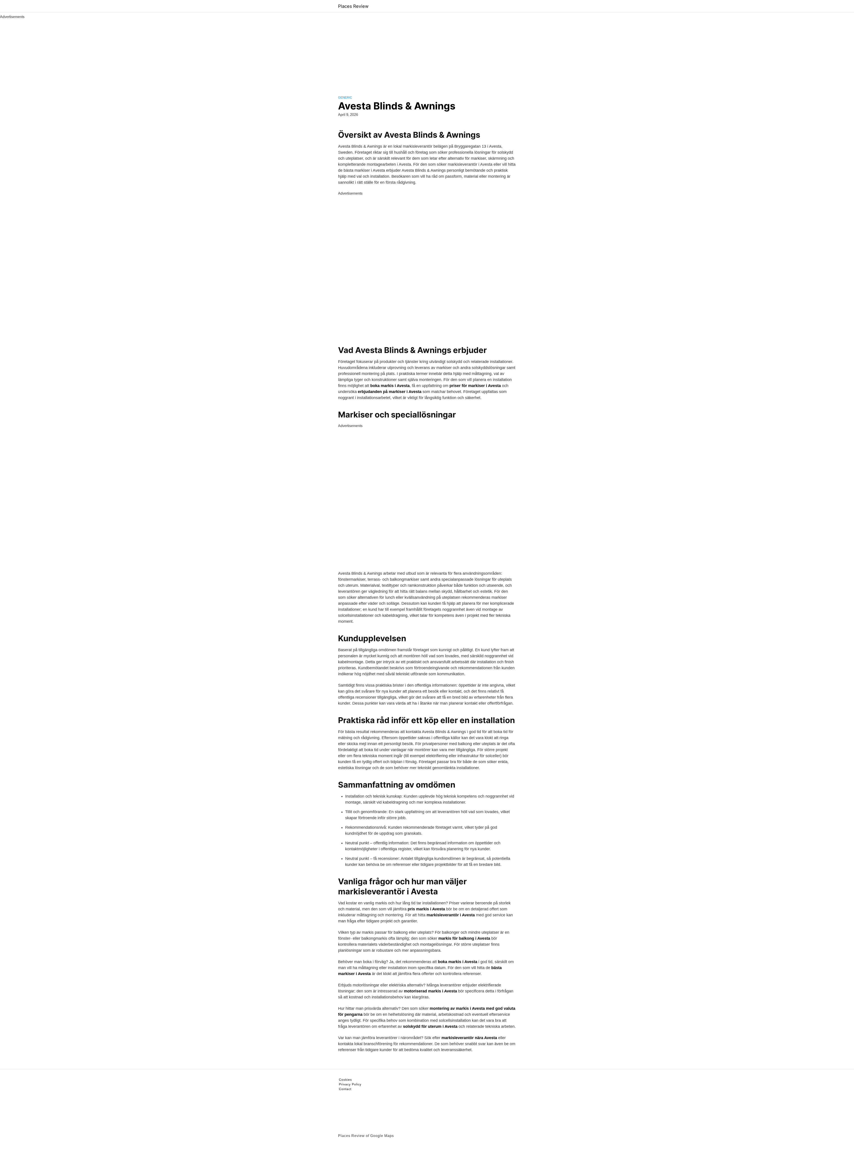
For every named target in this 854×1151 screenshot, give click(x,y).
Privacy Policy (350, 1084)
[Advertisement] (427, 53)
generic (345, 97)
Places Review (353, 6)
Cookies (345, 1079)
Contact (345, 1089)
